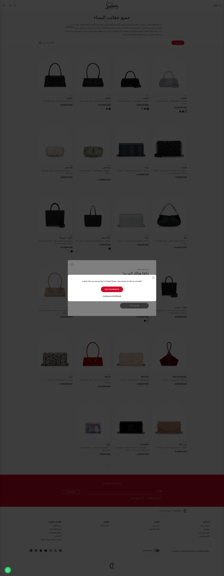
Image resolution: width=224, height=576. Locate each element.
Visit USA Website (112, 289)
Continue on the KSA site (112, 296)
